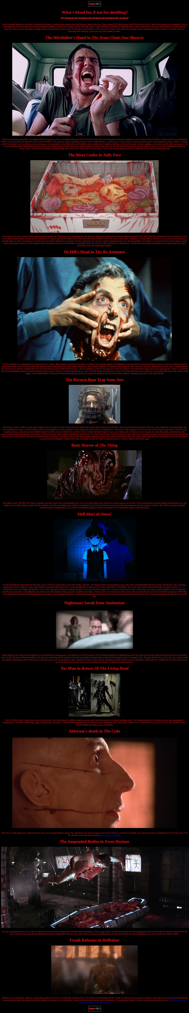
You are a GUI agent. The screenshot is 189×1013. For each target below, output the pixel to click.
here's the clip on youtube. (110, 835)
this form (182, 587)
